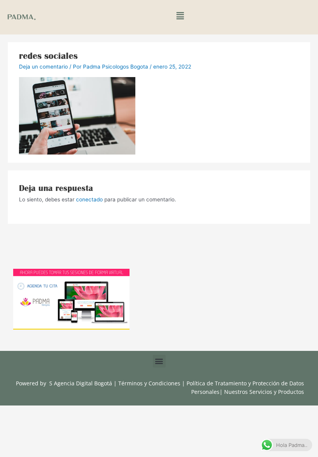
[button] (180, 16)
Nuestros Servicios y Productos (264, 391)
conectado (89, 199)
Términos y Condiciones (150, 383)
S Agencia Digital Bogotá (81, 383)
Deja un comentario (43, 67)
